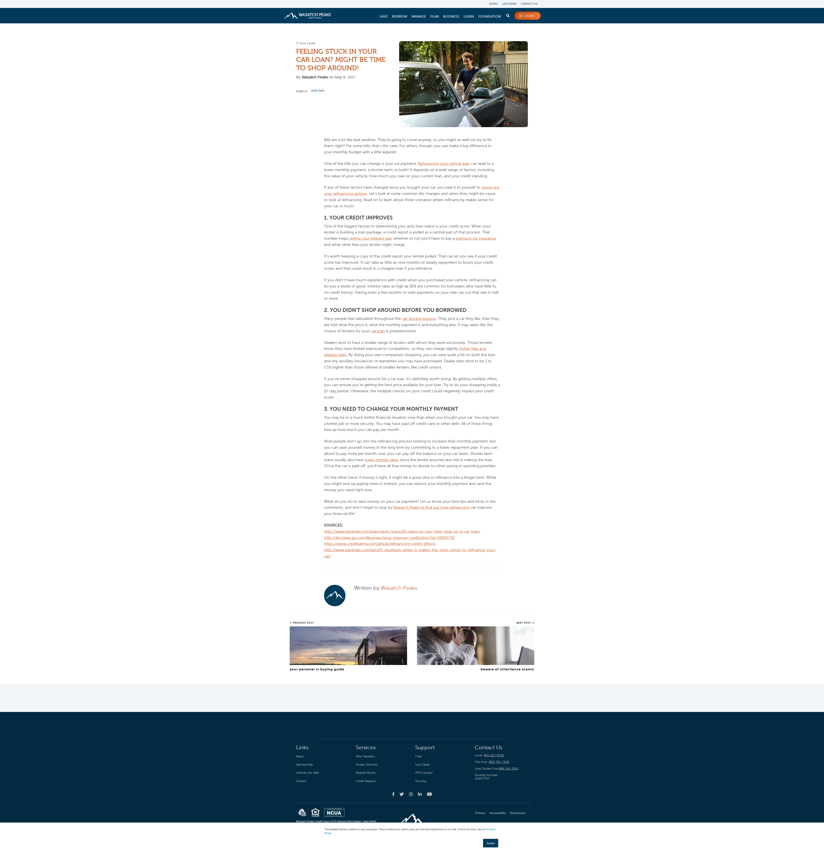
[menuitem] (384, 16)
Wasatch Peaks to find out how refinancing (431, 507)
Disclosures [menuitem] (518, 813)
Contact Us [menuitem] (529, 3)
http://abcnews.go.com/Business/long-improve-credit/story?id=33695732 (389, 537)
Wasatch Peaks (315, 77)
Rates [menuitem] (493, 3)
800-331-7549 (499, 762)
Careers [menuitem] (301, 781)
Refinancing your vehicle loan (444, 163)
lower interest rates (381, 459)
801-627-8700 (494, 755)
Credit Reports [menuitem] (366, 781)
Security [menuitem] (420, 781)
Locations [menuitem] (509, 3)
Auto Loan (317, 90)
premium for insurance (476, 238)
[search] (508, 14)
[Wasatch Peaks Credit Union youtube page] (429, 794)
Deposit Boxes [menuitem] (366, 773)
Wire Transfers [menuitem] (365, 756)
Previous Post (303, 622)
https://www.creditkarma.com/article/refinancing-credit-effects (380, 543)
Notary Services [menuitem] (366, 764)
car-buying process (419, 318)
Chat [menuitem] (418, 756)
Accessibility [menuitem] (497, 813)
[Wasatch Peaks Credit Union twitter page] (401, 794)
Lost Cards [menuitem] (422, 764)
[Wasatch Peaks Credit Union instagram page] (411, 794)
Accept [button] (491, 843)
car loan (378, 331)
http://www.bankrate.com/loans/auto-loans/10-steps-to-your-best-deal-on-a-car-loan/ (402, 531)
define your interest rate (371, 238)
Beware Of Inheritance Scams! (507, 669)
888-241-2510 (508, 768)
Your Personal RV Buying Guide (317, 669)
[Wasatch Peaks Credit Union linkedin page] (420, 794)
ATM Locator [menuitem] (424, 773)
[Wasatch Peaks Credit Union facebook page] (393, 794)
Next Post (524, 622)
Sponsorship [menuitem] (304, 764)
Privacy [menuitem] (480, 813)
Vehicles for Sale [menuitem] (307, 773)
